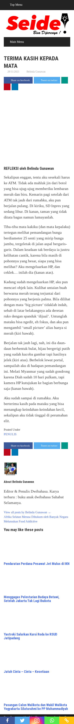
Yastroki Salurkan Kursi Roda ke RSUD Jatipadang (30, 636)
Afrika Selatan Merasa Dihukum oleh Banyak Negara (36, 516)
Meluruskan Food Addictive (20, 521)
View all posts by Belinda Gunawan (27, 512)
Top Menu (16, 4)
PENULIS (10, 434)
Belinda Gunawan (36, 71)
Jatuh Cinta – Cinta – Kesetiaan (26, 672)
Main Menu (17, 41)
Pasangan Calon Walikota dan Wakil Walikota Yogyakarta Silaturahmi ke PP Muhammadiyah (36, 707)
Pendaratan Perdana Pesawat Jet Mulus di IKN (36, 564)
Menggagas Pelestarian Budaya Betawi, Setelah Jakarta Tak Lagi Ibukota (31, 599)
